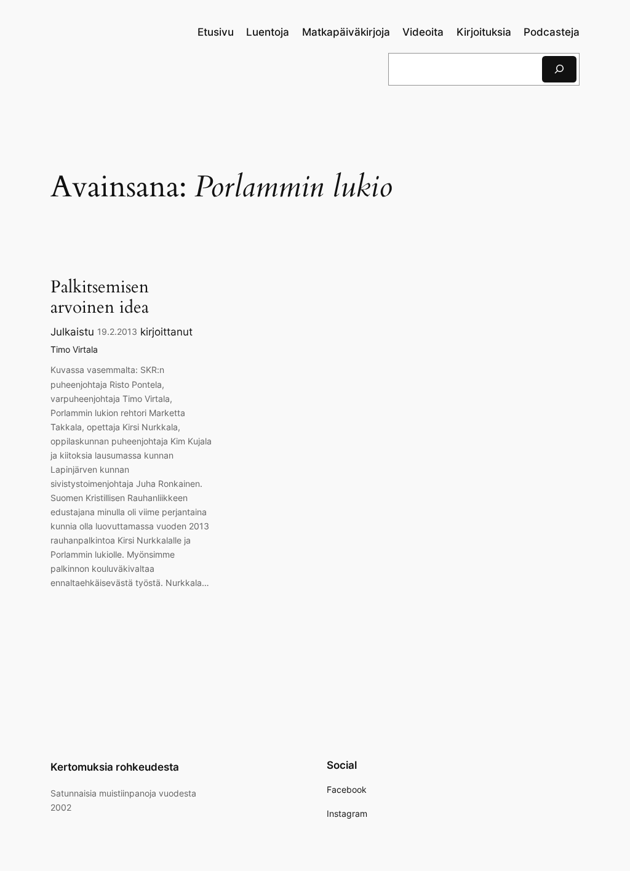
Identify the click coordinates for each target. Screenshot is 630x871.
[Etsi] (559, 69)
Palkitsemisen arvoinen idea (99, 297)
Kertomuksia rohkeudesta (114, 767)
